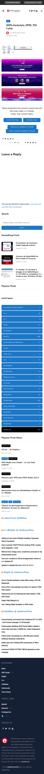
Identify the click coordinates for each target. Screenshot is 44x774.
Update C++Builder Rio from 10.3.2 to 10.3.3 (17, 565)
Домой (4, 704)
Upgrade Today (31, 120)
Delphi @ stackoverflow (16, 572)
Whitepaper (22, 418)
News (4, 669)
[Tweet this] (5, 139)
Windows (22, 424)
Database (22, 331)
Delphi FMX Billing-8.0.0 (10, 601)
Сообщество (6, 712)
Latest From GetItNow (15, 518)
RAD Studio (22, 389)
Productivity (22, 377)
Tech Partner (22, 406)
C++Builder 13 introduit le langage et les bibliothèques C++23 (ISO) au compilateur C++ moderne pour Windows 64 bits (29, 272)
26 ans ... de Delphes (11, 449)
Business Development (22, 307)
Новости (22, 429)
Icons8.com (25, 762)
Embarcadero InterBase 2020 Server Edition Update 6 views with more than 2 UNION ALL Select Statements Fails (21, 629)
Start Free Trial (13, 120)
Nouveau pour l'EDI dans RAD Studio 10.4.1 (20, 477)
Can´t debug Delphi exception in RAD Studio (17, 604)
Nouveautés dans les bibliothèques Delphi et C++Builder (21, 491)
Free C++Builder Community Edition (22, 131)
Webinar (22, 412)
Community (6, 688)
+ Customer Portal (13, 2)
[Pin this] (10, 139)
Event (22, 348)
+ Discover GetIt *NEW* (33, 2)
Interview (22, 371)
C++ (22, 313)
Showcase (22, 400)
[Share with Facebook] (3, 139)
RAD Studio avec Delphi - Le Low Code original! (18, 463)
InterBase (22, 365)
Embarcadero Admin (18, 33)
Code (22, 325)
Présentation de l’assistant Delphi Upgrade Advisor (26, 244)
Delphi (22, 336)
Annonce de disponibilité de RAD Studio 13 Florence (27, 257)
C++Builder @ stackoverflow (19, 530)
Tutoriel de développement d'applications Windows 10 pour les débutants (20, 506)
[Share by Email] (13, 139)
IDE (22, 360)
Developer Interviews (22, 342)
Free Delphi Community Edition (22, 127)
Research (22, 394)
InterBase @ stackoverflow (18, 611)
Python (22, 383)
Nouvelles (6, 445)
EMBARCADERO (13, 767)
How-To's (22, 354)
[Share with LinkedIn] (8, 139)
